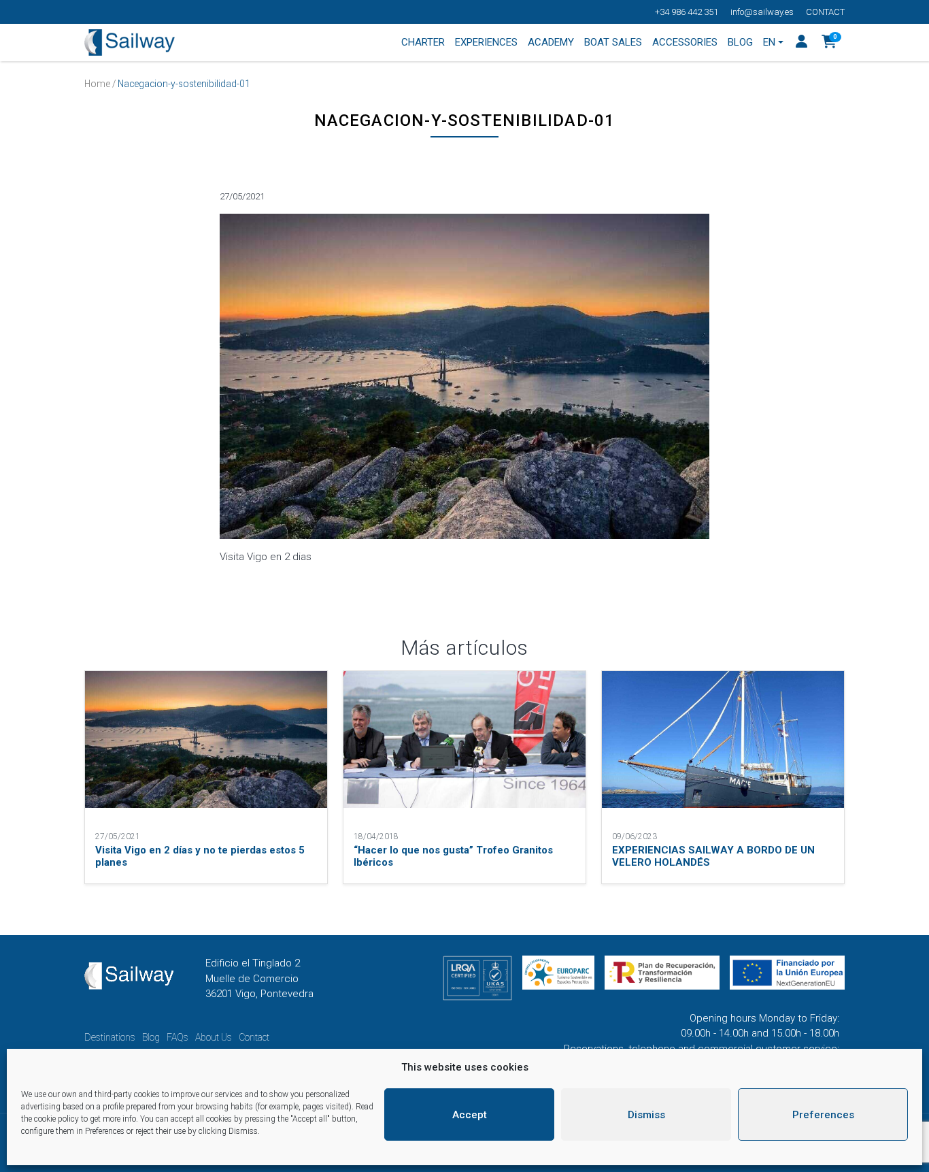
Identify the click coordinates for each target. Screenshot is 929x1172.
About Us (213, 1037)
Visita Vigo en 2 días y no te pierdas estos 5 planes (200, 856)
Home (97, 83)
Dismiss (646, 1115)
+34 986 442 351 (686, 12)
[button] (829, 43)
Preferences (823, 1115)
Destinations (109, 1037)
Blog (151, 1037)
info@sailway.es (762, 12)
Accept (469, 1115)
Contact (825, 12)
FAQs (177, 1037)
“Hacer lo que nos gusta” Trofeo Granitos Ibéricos (453, 856)
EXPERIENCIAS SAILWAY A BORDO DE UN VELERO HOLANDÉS (713, 856)
